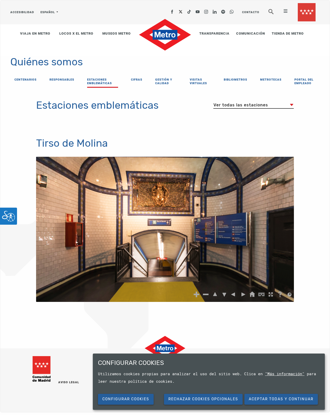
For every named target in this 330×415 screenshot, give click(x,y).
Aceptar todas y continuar (281, 399)
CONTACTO (250, 12)
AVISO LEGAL (68, 382)
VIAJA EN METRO (35, 33)
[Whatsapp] (232, 10)
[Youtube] (198, 10)
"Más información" (284, 373)
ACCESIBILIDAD (22, 12)
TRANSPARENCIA (214, 33)
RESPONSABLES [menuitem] (62, 79)
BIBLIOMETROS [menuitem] (235, 79)
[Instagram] (206, 10)
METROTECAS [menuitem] (271, 79)
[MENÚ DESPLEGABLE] (283, 12)
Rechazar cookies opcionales (203, 399)
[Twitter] (181, 10)
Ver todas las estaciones (240, 105)
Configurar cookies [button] (125, 399)
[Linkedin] (215, 10)
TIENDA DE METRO (288, 33)
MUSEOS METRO (116, 33)
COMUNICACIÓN (250, 33)
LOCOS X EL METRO (76, 33)
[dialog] (209, 382)
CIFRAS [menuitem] (136, 79)
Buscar (275, 14)
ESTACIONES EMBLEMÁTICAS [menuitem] (99, 81)
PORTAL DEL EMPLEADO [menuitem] (304, 81)
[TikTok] (189, 10)
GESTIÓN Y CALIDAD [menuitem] (163, 81)
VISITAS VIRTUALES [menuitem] (198, 81)
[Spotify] (223, 10)
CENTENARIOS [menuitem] (25, 79)
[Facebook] (172, 10)
